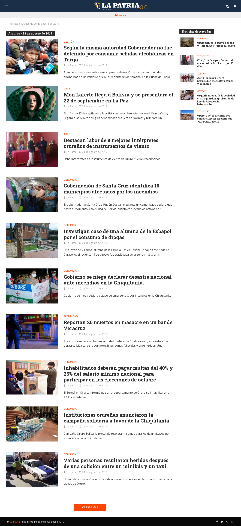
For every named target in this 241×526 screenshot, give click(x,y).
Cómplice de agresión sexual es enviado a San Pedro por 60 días (215, 63)
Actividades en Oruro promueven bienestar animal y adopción (215, 81)
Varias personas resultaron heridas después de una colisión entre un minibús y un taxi (116, 463)
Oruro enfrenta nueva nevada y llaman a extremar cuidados (216, 44)
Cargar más (90, 507)
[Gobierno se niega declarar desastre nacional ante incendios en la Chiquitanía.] (32, 285)
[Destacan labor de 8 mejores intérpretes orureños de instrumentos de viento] (32, 149)
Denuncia (70, 180)
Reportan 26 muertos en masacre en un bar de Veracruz (118, 325)
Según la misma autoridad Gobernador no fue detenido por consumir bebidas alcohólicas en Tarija (119, 53)
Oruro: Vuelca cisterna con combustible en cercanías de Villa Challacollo (214, 118)
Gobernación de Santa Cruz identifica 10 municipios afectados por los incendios (111, 189)
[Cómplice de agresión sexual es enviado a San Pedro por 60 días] (186, 60)
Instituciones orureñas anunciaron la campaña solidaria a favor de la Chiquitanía (116, 418)
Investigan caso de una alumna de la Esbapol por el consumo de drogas (117, 234)
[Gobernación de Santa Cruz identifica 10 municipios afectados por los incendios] (32, 194)
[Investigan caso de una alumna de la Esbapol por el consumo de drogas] (32, 240)
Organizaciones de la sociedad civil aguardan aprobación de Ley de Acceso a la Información (216, 100)
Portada (14, 23)
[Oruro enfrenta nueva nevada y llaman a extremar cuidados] (186, 42)
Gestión (69, 41)
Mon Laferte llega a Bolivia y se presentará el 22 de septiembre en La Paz (118, 98)
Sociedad (202, 38)
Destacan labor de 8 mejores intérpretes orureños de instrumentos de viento (111, 143)
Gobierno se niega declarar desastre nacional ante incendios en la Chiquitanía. (118, 280)
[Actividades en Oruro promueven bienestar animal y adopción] (186, 77)
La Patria (71, 65)
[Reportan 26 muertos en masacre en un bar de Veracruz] (32, 331)
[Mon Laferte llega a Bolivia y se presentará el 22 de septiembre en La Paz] (32, 103)
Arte (67, 88)
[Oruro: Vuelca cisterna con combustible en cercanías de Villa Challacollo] (186, 115)
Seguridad (71, 316)
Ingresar (121, 15)
